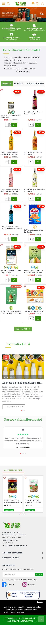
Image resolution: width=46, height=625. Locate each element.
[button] (21, 410)
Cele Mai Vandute (35, 83)
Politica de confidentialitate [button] (14, 612)
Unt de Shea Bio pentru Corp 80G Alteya (11, 117)
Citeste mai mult (23, 71)
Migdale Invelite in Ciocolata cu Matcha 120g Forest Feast (11, 312)
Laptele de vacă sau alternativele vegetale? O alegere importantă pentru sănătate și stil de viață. (23, 383)
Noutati (18, 83)
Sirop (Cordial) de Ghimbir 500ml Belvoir (33, 154)
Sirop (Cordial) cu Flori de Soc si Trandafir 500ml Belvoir (11, 191)
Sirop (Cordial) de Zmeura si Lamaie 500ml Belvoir (33, 113)
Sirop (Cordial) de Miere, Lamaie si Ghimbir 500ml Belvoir (9, 154)
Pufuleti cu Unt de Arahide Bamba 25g (33, 231)
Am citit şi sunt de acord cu (20, 580)
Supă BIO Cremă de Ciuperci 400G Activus (33, 501)
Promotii (7, 83)
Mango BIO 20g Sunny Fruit (34, 311)
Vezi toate (21, 329)
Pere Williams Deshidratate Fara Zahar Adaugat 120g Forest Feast (33, 272)
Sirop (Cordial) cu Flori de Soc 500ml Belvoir (34, 191)
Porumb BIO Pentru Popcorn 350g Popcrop (11, 272)
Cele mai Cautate (13, 470)
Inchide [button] (40, 602)
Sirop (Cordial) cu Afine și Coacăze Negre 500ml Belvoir (11, 228)
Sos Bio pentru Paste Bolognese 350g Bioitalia (13, 501)
